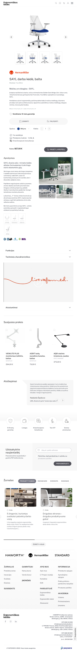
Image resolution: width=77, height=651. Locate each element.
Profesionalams (64, 601)
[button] (11, 37)
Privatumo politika (64, 588)
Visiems (61, 597)
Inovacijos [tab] (42, 481)
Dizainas (7, 583)
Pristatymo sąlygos (65, 571)
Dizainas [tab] (65, 481)
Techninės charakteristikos (18, 257)
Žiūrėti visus (38, 544)
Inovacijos (7, 575)
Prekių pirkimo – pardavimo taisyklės (65, 582)
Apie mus (43, 571)
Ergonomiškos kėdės (45, 594)
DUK (41, 583)
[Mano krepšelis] (64, 3)
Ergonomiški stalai (47, 599)
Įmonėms (61, 605)
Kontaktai (43, 579)
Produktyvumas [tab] (27, 481)
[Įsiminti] (6, 330)
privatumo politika (45, 458)
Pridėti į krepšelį (57, 149)
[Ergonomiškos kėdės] (10, 3)
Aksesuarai (44, 603)
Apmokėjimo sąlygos (62, 576)
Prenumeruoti (62, 464)
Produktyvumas (10, 571)
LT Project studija (46, 575)
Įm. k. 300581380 (67, 639)
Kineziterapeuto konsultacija (23, 141)
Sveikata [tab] (54, 481)
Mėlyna (23, 129)
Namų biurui (26, 571)
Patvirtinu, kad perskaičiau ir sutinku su (52, 457)
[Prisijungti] (68, 3)
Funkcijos (10, 250)
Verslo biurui (26, 575)
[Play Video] (38, 282)
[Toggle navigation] (72, 3)
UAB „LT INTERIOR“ (66, 636)
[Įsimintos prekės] (60, 3)
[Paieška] (56, 3)
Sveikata (7, 579)
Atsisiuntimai (11, 307)
